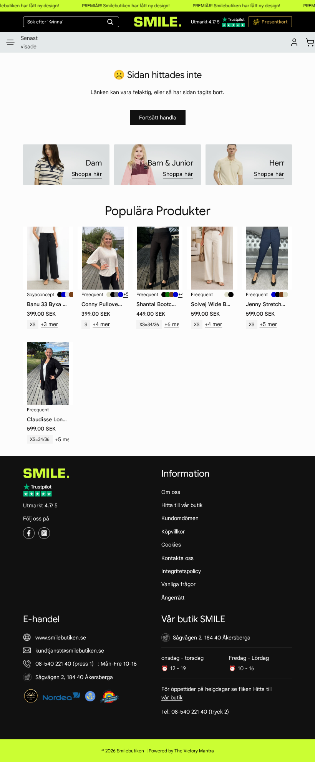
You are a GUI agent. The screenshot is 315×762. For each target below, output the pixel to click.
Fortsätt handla (157, 117)
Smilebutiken (130, 751)
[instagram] (44, 533)
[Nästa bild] (66, 258)
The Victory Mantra (194, 751)
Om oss (170, 491)
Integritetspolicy (181, 571)
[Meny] (10, 42)
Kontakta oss (177, 557)
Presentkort (275, 22)
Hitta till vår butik (181, 505)
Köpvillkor (173, 531)
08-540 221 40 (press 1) (64, 663)
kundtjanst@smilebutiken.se (69, 650)
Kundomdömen (180, 518)
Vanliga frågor (178, 584)
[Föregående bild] (29, 258)
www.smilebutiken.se (60, 637)
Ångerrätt (172, 597)
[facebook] (29, 533)
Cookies (171, 544)
